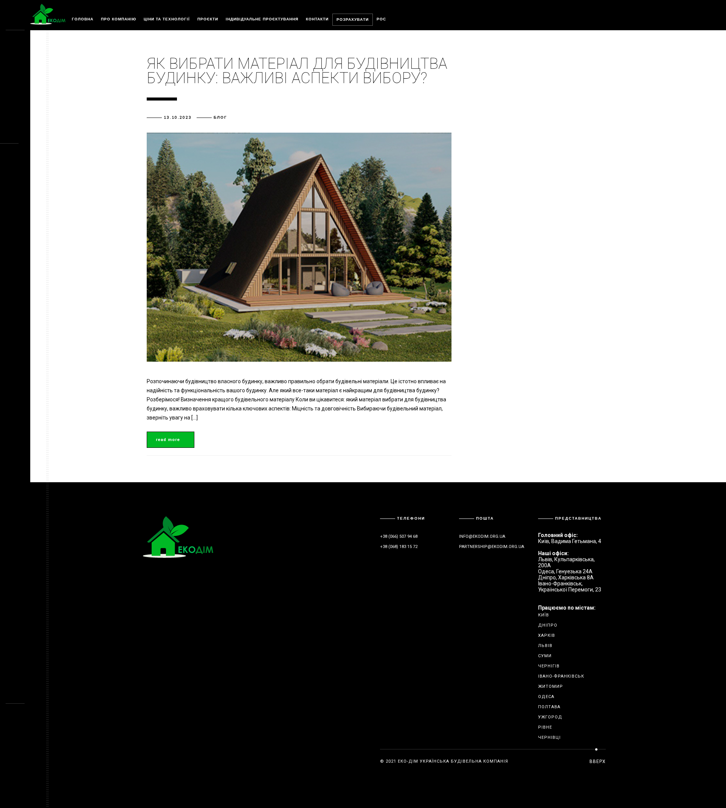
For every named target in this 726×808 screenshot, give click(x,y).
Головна (82, 19)
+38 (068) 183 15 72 (398, 546)
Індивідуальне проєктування (262, 19)
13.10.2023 (178, 117)
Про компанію (118, 19)
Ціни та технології (167, 19)
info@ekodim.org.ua (482, 536)
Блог (220, 117)
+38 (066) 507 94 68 (398, 536)
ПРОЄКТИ (207, 19)
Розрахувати (353, 19)
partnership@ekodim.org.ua (491, 546)
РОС (381, 19)
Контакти (317, 19)
